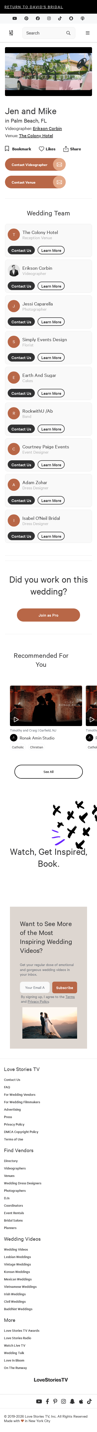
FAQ (7, 1087)
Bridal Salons (13, 1220)
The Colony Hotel (36, 135)
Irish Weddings (15, 1294)
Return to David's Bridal (33, 6)
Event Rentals (14, 1212)
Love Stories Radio (17, 1337)
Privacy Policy (38, 1001)
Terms (70, 996)
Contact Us (21, 250)
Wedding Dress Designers (22, 1183)
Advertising (12, 1109)
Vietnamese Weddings (20, 1286)
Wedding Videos (16, 1249)
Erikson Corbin (47, 128)
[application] (48, 71)
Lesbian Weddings (17, 1256)
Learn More (51, 250)
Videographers (15, 1168)
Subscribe (64, 987)
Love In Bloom (14, 1360)
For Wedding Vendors (19, 1094)
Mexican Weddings (18, 1279)
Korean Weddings (17, 1271)
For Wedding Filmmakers (22, 1101)
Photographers (15, 1190)
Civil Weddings (15, 1301)
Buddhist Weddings (18, 1308)
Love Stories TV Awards (21, 1330)
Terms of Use (13, 1139)
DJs (6, 1198)
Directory (11, 1160)
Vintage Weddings (17, 1264)
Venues (9, 1175)
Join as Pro (48, 615)
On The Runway (15, 1367)
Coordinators (13, 1205)
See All (48, 771)
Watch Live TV (14, 1345)
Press (8, 1116)
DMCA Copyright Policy (21, 1131)
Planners (10, 1227)
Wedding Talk (14, 1352)
